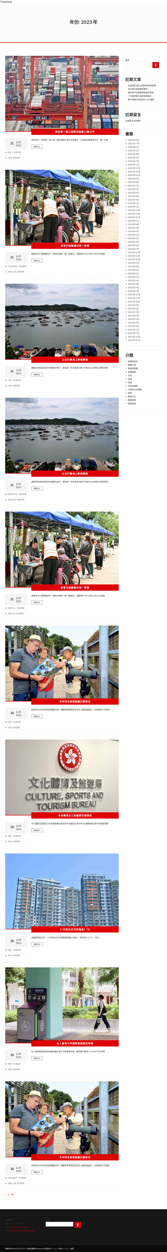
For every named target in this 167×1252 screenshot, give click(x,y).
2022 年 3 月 (133, 326)
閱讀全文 (37, 147)
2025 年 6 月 (133, 189)
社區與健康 (12, 266)
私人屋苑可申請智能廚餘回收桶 (75, 1043)
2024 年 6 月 (133, 231)
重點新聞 (132, 400)
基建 (10, 499)
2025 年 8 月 (133, 182)
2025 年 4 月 (133, 196)
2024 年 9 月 (133, 221)
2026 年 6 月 (133, 147)
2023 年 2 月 (133, 287)
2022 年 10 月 (134, 301)
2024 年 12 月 (134, 210)
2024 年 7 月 (133, 228)
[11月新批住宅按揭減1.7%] (62, 891)
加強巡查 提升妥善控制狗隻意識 (142, 85)
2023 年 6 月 (133, 273)
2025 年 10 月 (134, 175)
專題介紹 (132, 365)
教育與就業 (133, 368)
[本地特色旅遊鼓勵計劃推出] (62, 664)
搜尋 (127, 60)
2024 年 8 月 (133, 224)
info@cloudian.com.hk (19, 1227)
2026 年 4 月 (133, 154)
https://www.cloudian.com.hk (22, 1230)
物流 (14, 499)
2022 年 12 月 (134, 294)
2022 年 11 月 (134, 298)
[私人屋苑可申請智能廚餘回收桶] (62, 1005)
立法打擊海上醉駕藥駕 (75, 359)
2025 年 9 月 (133, 178)
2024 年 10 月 (134, 217)
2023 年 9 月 (133, 263)
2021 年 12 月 (134, 336)
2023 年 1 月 (133, 291)
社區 (14, 272)
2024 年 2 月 (133, 245)
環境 (9, 1064)
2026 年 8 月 (133, 140)
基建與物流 (12, 494)
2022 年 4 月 (133, 322)
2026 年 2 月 (133, 161)
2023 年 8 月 (133, 266)
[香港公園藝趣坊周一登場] (62, 208)
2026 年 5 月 (133, 150)
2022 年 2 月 (133, 329)
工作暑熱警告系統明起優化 (139, 96)
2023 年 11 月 (134, 256)
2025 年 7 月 (133, 185)
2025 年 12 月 (134, 168)
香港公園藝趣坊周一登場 (75, 245)
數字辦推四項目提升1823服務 (141, 99)
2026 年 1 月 (133, 164)
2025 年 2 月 (133, 203)
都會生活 (11, 608)
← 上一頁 (9, 1194)
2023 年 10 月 (134, 259)
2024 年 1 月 (133, 249)
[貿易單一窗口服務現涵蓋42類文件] (62, 94)
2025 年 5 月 (133, 192)
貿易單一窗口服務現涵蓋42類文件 (75, 131)
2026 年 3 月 (133, 157)
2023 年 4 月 (133, 280)
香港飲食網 (21, 1249)
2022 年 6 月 (133, 315)
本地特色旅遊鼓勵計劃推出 (75, 701)
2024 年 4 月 (133, 238)
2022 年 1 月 (133, 333)
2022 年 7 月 (133, 312)
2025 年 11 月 (134, 171)
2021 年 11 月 (134, 340)
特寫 (130, 379)
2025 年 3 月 (133, 199)
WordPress (66, 1249)
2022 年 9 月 (133, 305)
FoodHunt (55, 1249)
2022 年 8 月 (133, 308)
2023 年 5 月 (133, 277)
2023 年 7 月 (133, 270)
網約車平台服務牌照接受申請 (140, 92)
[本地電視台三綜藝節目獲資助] (62, 777)
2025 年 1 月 (133, 207)
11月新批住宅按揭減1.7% (75, 929)
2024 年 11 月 (134, 214)
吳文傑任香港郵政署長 (138, 89)
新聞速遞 (132, 372)
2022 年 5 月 (133, 319)
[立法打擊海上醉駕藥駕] (62, 322)
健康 (10, 272)
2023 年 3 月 (133, 284)
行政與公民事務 (135, 389)
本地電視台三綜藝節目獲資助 (75, 815)
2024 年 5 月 (133, 235)
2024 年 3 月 (133, 242)
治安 (9, 380)
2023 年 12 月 (134, 252)
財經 (9, 152)
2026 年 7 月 (133, 143)
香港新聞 (17, 152)
